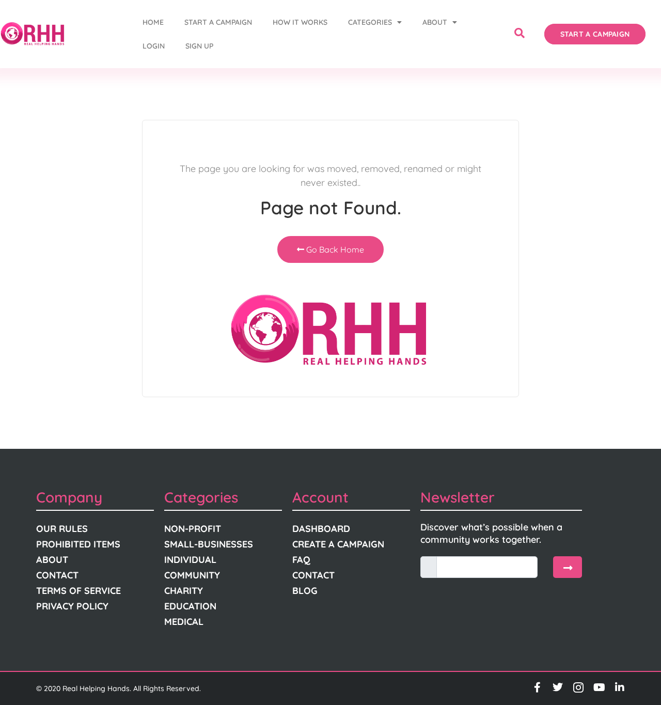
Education (190, 606)
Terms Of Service (78, 591)
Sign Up (199, 46)
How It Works (300, 22)
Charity (183, 591)
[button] (519, 34)
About (434, 22)
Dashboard (321, 529)
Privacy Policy (72, 606)
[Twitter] (558, 687)
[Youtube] (599, 687)
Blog (305, 591)
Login (154, 46)
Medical (183, 622)
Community (192, 575)
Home (153, 22)
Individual (190, 560)
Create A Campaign (338, 544)
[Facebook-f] (537, 687)
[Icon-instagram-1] (578, 687)
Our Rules (62, 529)
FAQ (301, 560)
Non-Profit (192, 529)
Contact (57, 575)
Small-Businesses (208, 544)
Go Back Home (334, 249)
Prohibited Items (78, 544)
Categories (370, 22)
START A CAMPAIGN (218, 22)
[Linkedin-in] (620, 687)
